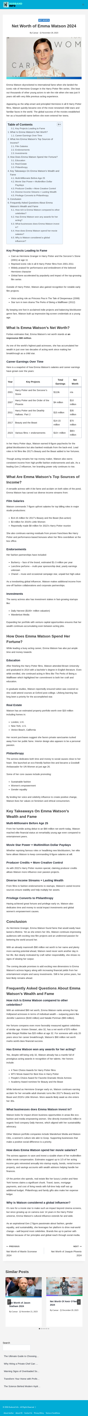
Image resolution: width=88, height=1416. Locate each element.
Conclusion (15, 199)
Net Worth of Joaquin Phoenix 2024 (66, 1251)
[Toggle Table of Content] (57, 124)
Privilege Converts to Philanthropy (32, 195)
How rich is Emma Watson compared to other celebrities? (37, 211)
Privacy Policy (39, 1413)
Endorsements (22, 150)
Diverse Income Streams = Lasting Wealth (36, 192)
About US (19, 1413)
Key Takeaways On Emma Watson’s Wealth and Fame (34, 173)
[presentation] (24, 1287)
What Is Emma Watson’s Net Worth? (29, 132)
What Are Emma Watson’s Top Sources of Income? (31, 141)
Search (6, 1343)
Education (20, 160)
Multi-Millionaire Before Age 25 (30, 178)
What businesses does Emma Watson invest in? (37, 225)
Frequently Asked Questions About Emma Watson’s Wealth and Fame (31, 204)
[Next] (79, 1302)
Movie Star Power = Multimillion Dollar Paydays (33, 183)
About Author (9, 1413)
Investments (21, 153)
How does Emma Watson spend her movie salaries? (36, 232)
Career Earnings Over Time (28, 135)
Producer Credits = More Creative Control (35, 188)
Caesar (35, 33)
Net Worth (44, 20)
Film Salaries (21, 146)
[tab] (39, 1328)
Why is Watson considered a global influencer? (32, 239)
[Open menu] (83, 4)
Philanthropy (21, 167)
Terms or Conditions (53, 1413)
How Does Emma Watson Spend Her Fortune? (34, 157)
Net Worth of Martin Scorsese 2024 (21, 1251)
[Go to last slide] (9, 1302)
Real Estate (21, 164)
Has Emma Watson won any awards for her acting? (36, 218)
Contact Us (28, 1413)
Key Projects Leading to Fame (30, 128)
